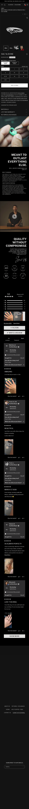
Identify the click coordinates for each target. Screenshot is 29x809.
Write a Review (17, 332)
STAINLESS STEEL (14, 63)
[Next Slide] (24, 316)
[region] (14, 316)
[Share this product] (27, 54)
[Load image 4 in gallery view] (21, 48)
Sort (22, 338)
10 (14, 72)
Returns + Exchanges (18, 706)
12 (7, 77)
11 (23, 72)
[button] (2, 5)
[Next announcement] (27, 1)
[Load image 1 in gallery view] (5, 48)
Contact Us (7, 712)
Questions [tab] (16, 324)
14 (23, 76)
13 (14, 76)
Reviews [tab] (8, 324)
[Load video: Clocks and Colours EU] (14, 131)
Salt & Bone (13, 352)
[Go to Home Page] (14, 4)
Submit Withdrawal (19, 712)
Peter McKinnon (10, 95)
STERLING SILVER (5, 63)
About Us (7, 706)
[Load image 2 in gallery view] (11, 48)
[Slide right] (27, 48)
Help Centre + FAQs (17, 709)
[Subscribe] (23, 767)
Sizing (8, 709)
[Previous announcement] (2, 1)
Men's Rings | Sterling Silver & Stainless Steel (13, 10)
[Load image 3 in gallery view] (16, 48)
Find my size (25, 66)
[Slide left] (1, 48)
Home (2, 8)
